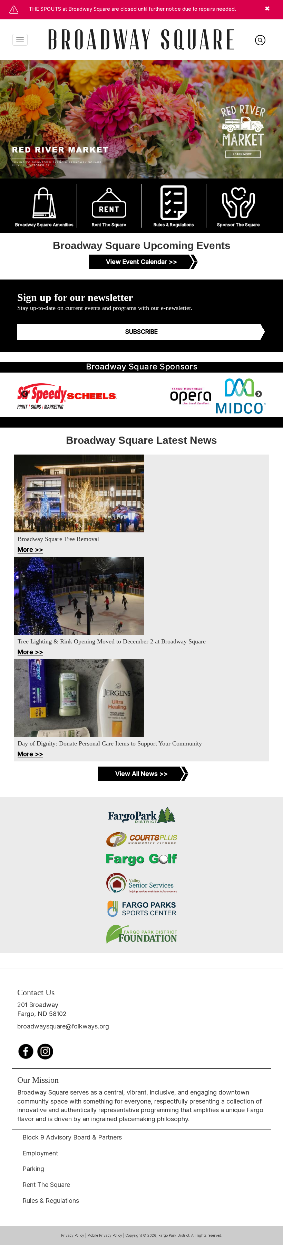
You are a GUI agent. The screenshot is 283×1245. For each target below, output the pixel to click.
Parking (33, 1168)
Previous (24, 394)
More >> (30, 549)
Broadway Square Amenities (44, 224)
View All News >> (141, 773)
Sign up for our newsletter (75, 297)
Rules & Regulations (174, 224)
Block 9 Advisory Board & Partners (72, 1137)
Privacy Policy (72, 1235)
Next (258, 394)
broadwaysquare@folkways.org (63, 1026)
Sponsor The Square (238, 224)
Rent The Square (109, 224)
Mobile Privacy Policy (104, 1235)
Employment (40, 1153)
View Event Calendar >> (141, 261)
